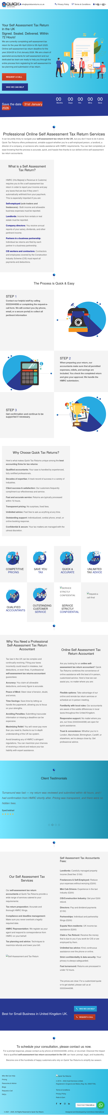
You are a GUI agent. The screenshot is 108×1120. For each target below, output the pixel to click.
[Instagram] (65, 1098)
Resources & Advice (9, 1078)
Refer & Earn (60, 1092)
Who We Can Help (8, 1070)
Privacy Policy (61, 1088)
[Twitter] (60, 1098)
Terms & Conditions (63, 1084)
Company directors (15, 225)
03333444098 (12, 304)
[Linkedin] (69, 1098)
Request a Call (7, 1085)
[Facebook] (56, 1098)
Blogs (4, 1082)
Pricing (4, 1074)
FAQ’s (4, 1089)
